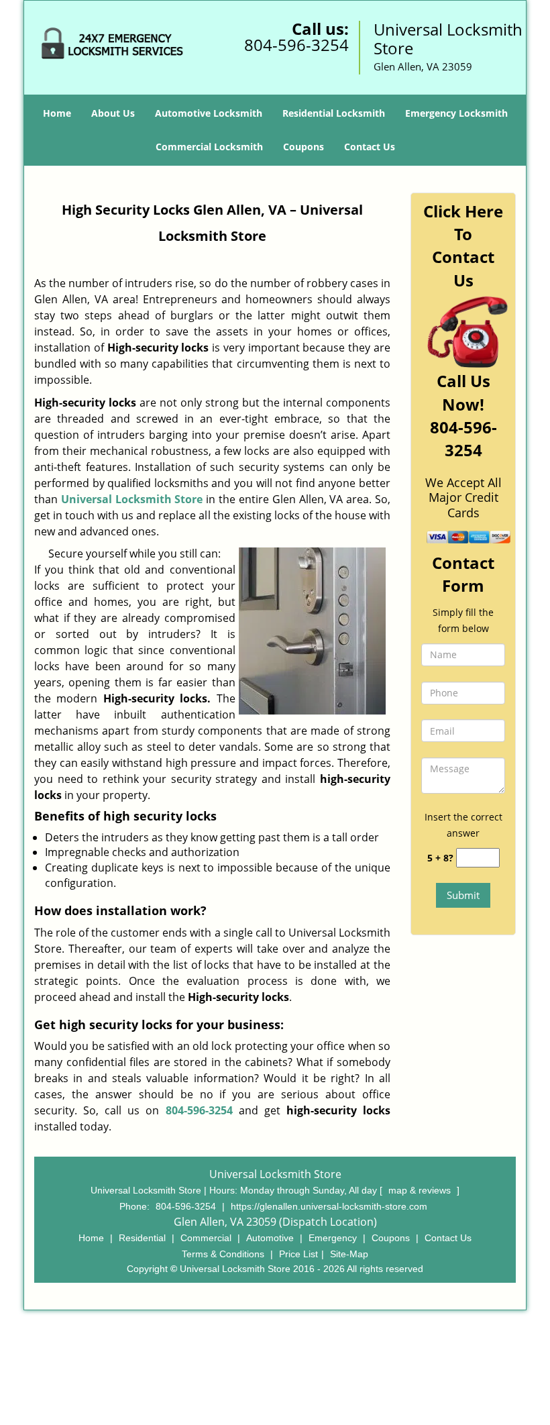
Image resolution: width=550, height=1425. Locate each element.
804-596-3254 (296, 45)
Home (57, 113)
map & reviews (420, 1190)
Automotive (270, 1237)
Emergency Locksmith (456, 113)
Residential (142, 1237)
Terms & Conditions (223, 1254)
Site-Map (349, 1254)
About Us (113, 113)
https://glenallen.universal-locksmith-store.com (329, 1206)
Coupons (303, 146)
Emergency (333, 1237)
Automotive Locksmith (208, 113)
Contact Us (369, 146)
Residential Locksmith (333, 113)
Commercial (205, 1237)
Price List (298, 1254)
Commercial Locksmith (209, 146)
